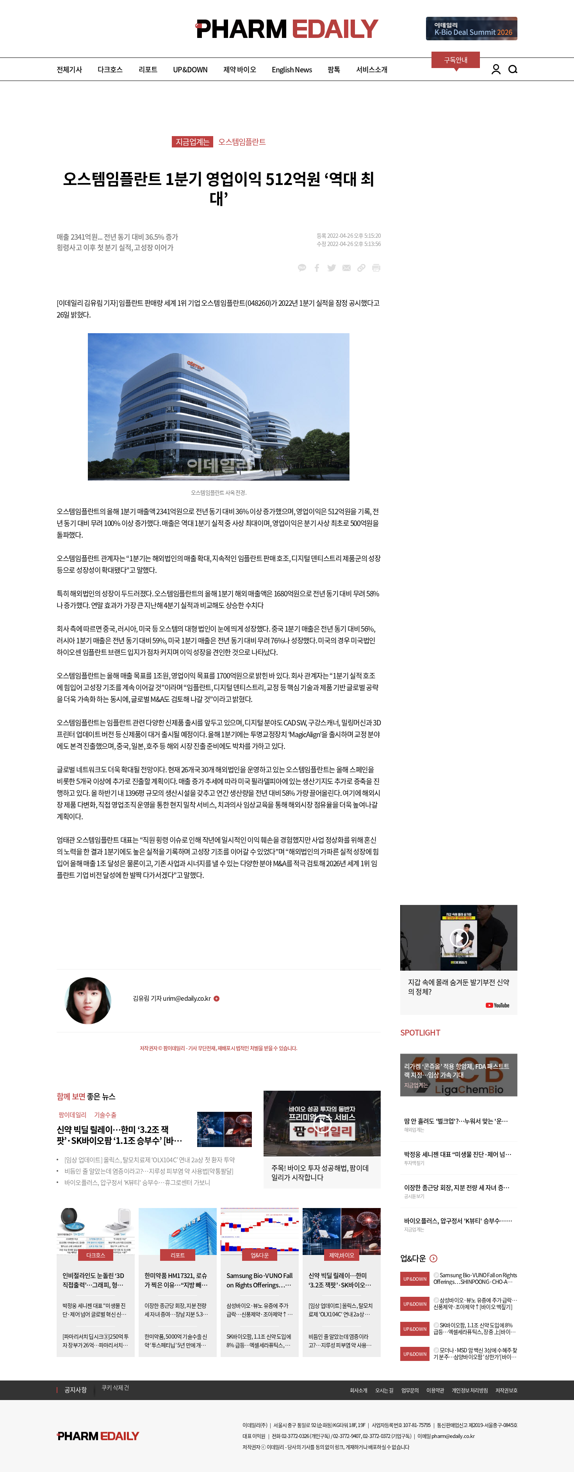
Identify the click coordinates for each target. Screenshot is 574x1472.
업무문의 (410, 1390)
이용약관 (435, 1390)
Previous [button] (104, 1385)
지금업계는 (192, 141)
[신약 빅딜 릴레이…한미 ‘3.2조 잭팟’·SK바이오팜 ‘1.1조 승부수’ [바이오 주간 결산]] (224, 1128)
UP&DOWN (190, 69)
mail (346, 268)
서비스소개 (372, 69)
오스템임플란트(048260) (236, 303)
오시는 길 (384, 1390)
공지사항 (75, 1389)
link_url (361, 268)
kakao (302, 268)
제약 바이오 (239, 69)
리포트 (148, 69)
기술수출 (105, 1114)
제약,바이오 (341, 1255)
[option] (163, 1389)
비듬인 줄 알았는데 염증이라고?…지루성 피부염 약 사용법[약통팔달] (148, 1171)
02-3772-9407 (346, 1436)
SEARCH (512, 69)
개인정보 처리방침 (470, 1390)
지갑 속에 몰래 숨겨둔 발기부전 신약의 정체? (458, 987)
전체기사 (69, 69)
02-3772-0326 (295, 1436)
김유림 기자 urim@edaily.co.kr (171, 998)
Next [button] (104, 1394)
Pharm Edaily (98, 1436)
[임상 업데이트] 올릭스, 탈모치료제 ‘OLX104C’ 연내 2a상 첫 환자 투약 (149, 1159)
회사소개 (358, 1390)
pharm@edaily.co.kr (452, 1436)
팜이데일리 (72, 1114)
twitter (331, 268)
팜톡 (334, 69)
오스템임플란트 (241, 141)
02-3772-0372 (376, 1436)
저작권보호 (506, 1390)
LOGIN (494, 69)
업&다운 (260, 1255)
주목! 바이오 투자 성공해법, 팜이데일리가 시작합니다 (320, 1173)
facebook (316, 268)
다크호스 (110, 69)
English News (292, 69)
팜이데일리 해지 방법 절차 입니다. (140, 1390)
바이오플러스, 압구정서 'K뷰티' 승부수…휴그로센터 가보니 (137, 1182)
